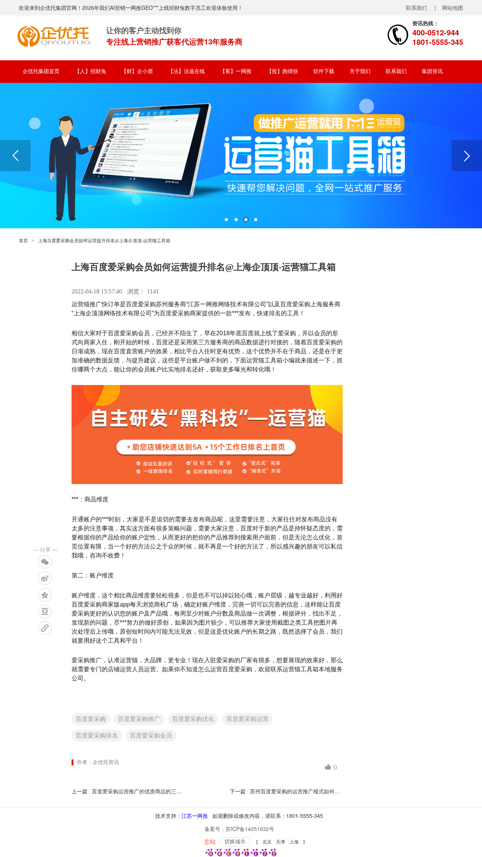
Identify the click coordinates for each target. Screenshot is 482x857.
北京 (267, 842)
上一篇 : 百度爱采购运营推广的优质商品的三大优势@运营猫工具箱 (150, 791)
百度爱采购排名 (97, 735)
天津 (280, 842)
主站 (210, 842)
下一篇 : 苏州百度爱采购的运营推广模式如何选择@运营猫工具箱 (305, 791)
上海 (294, 842)
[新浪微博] (45, 578)
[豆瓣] (45, 611)
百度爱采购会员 (151, 735)
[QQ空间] (45, 595)
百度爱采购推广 (139, 719)
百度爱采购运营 (247, 719)
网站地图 (452, 7)
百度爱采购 (91, 719)
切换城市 (235, 842)
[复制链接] (45, 628)
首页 (23, 240)
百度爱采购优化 (193, 719)
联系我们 (416, 7)
